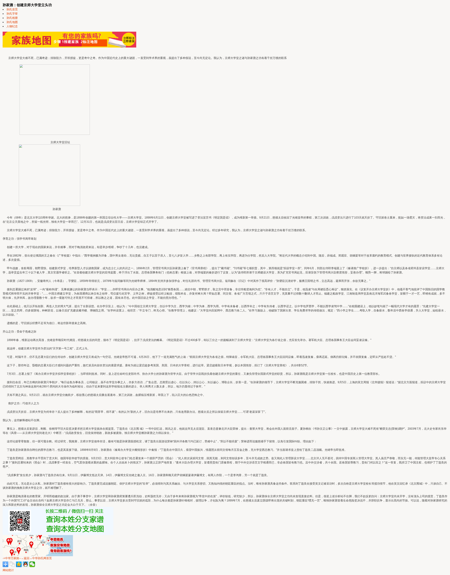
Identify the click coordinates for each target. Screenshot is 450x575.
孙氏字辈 (12, 13)
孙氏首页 (12, 9)
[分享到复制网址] (12, 564)
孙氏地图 (12, 22)
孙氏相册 (12, 17)
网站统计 (8, 570)
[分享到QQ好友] (25, 564)
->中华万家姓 (11, 558)
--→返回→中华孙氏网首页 (35, 558)
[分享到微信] (32, 564)
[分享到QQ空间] (19, 564)
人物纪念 (12, 26)
